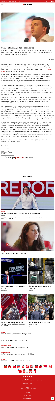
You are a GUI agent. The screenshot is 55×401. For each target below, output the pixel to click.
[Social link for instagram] (49, 1)
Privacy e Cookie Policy (27, 398)
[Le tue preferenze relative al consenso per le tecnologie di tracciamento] (52, 398)
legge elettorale (5, 151)
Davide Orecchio (4, 290)
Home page (3, 10)
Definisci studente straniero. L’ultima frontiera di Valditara (17, 354)
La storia (27, 397)
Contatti (3, 1)
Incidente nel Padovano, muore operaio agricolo (14, 347)
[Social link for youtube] (51, 1)
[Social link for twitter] (46, 1)
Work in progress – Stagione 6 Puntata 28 (14, 253)
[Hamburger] (2, 5)
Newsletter (14, 1)
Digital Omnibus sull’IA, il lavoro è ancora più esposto (16, 361)
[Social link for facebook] (48, 1)
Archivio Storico (10, 10)
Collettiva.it (27, 379)
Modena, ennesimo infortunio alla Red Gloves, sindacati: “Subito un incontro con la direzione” (13, 324)
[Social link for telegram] (53, 1)
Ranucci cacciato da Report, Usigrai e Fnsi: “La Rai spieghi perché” (21, 213)
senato (3, 150)
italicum (3, 153)
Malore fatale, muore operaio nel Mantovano (14, 340)
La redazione (8, 1)
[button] (47, 59)
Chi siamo (28, 391)
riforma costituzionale (6, 152)
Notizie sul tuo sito (27, 395)
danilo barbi (7, 148)
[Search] (19, 1)
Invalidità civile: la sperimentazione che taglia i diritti (16, 334)
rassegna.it (16, 10)
